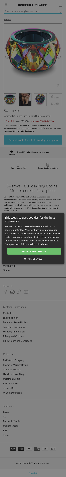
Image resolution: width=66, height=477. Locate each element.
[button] (33, 258)
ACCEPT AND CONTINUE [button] (34, 251)
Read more (43, 244)
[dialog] (33, 238)
